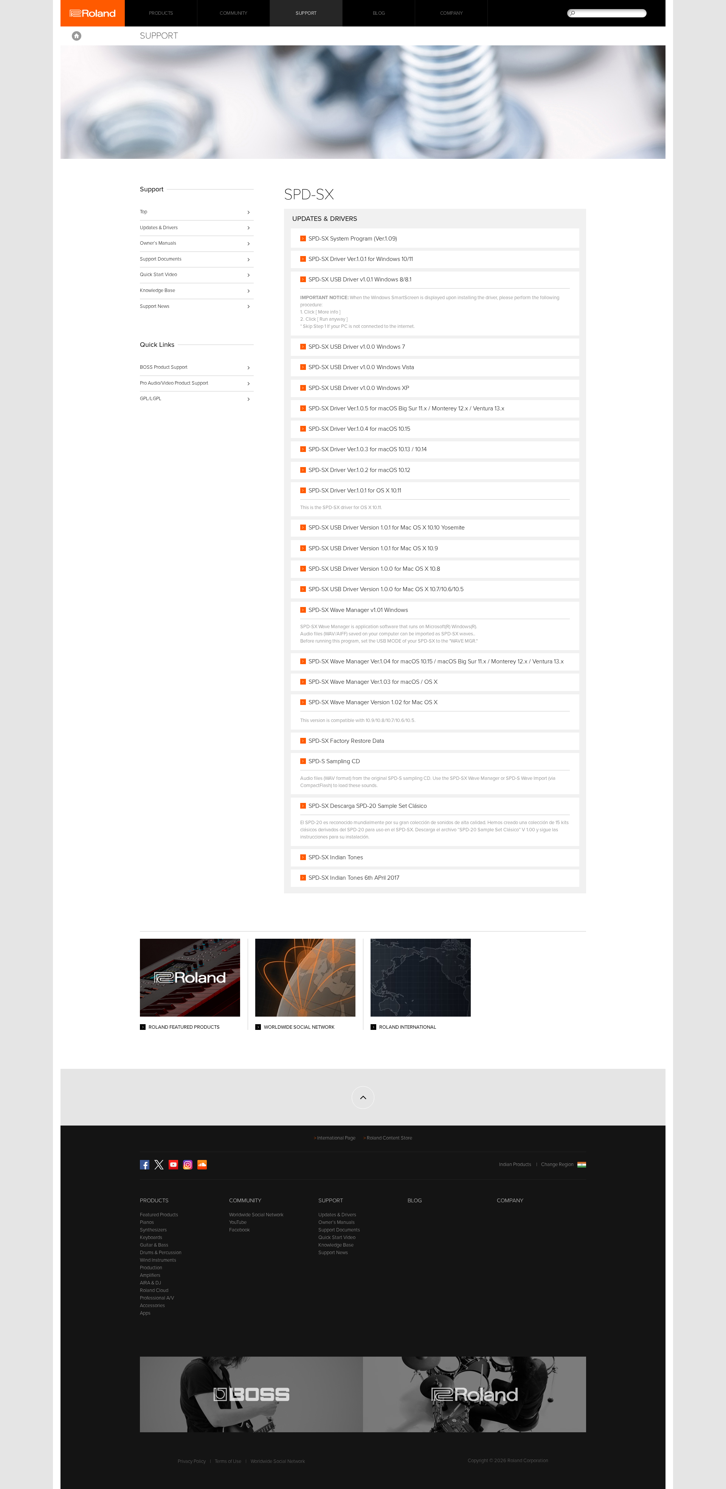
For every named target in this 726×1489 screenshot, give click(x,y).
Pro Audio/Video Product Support (174, 383)
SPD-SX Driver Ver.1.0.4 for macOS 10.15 (359, 429)
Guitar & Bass (154, 1245)
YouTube (238, 1222)
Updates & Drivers (159, 228)
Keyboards (151, 1237)
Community (233, 13)
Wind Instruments (158, 1260)
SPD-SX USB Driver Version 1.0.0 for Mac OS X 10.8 (374, 569)
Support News (154, 306)
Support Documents (161, 259)
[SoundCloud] (202, 1168)
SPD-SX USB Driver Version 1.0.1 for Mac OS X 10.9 (373, 548)
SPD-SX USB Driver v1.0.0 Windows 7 (357, 347)
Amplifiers (150, 1275)
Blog (379, 13)
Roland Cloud (154, 1290)
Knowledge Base (157, 290)
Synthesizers (153, 1230)
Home (76, 36)
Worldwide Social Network (256, 1215)
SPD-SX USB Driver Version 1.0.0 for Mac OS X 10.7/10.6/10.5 (386, 589)
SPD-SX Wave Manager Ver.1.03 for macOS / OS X (373, 682)
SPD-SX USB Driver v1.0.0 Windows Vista (361, 367)
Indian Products (515, 1164)
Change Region (557, 1164)
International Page (336, 1138)
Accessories (152, 1306)
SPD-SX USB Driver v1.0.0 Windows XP (359, 388)
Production (151, 1268)
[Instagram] (187, 1168)
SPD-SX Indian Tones (336, 857)
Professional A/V (157, 1298)
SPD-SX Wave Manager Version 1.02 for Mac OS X (373, 702)
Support (306, 13)
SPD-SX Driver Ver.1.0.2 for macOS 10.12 (359, 470)
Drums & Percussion (161, 1253)
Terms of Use (228, 1461)
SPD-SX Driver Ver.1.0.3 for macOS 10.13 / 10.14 (368, 449)
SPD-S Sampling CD (334, 761)
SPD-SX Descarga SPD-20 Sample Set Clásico (368, 806)
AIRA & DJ (150, 1283)
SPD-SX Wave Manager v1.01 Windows (358, 610)
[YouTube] (173, 1168)
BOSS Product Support (164, 367)
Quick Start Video (158, 275)
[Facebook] (144, 1168)
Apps (145, 1313)
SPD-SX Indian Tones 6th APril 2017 (354, 878)
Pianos (147, 1222)
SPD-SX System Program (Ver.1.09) (353, 238)
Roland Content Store (389, 1138)
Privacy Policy (192, 1461)
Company (451, 13)
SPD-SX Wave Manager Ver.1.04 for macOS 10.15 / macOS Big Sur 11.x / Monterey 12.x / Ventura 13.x (436, 661)
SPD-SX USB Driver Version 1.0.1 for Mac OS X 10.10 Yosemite (387, 527)
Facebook (239, 1230)
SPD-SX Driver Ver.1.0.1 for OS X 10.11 (355, 490)
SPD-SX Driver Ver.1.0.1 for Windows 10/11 (361, 259)
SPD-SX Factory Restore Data (346, 741)
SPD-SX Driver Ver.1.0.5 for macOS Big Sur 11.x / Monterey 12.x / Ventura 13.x (406, 408)
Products (154, 1200)
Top (143, 212)
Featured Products (159, 1215)
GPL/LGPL (150, 399)
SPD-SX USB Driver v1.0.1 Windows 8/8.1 (360, 279)
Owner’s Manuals (158, 243)
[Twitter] (159, 1168)
